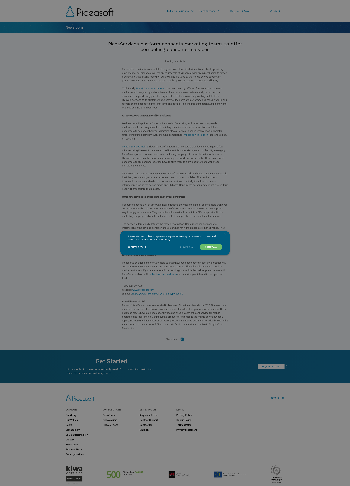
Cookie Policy (164, 239)
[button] (137, 247)
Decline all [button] (186, 247)
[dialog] (175, 243)
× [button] (225, 234)
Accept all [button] (211, 247)
